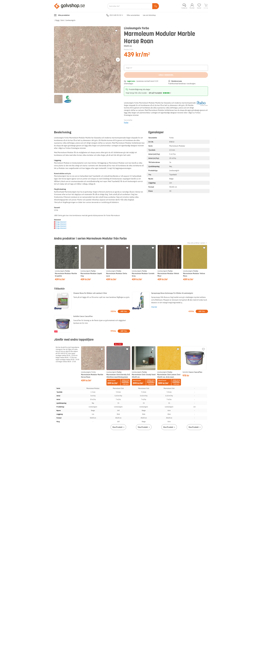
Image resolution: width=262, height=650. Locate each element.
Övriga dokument (60, 222)
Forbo (126, 122)
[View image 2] (68, 99)
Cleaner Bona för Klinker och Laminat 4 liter (90, 293)
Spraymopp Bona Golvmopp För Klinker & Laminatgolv (172, 293)
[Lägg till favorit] (116, 30)
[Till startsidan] (69, 6)
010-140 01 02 (115, 15)
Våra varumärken (133, 15)
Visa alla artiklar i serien (196, 243)
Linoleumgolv (70, 20)
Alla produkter (64, 15)
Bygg (57, 20)
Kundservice (184, 8)
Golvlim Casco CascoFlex (83, 316)
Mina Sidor (192, 8)
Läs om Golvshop (149, 15)
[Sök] (155, 6)
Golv (62, 20)
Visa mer (154, 307)
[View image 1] (58, 99)
